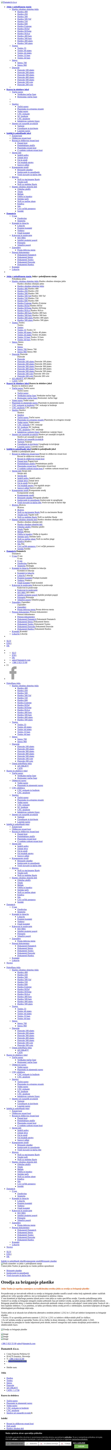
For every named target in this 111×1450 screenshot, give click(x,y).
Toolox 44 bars (23, 58)
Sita (19, 206)
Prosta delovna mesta (26, 250)
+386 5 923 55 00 (19, 662)
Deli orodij (11, 1426)
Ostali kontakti (23, 233)
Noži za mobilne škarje (27, 184)
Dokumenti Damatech (26, 255)
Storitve (15, 104)
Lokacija (21, 225)
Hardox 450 (22, 14)
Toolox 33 (21, 48)
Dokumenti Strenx (25, 257)
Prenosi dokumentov (21, 252)
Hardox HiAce (23, 33)
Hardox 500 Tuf (24, 19)
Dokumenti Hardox (25, 264)
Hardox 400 (22, 12)
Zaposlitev (16, 247)
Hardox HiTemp (24, 31)
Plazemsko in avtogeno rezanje (30, 109)
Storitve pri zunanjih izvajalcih (25, 123)
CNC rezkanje (23, 114)
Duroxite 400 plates (25, 77)
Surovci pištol (23, 165)
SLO (8, 641)
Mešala (20, 194)
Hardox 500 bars (24, 38)
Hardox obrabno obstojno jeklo (25, 9)
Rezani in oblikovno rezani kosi (25, 140)
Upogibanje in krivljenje (27, 128)
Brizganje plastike (25, 170)
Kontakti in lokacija (20, 223)
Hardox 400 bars (24, 36)
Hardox (9, 1378)
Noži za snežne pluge (26, 201)
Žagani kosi (17, 136)
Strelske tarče (23, 199)
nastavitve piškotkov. (80, 1439)
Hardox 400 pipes (25, 41)
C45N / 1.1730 (12, 1390)
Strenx (14, 60)
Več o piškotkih (79, 1443)
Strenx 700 (22, 63)
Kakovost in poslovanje (22, 235)
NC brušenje (22, 116)
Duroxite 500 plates (25, 80)
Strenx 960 (22, 65)
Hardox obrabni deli (15, 1428)
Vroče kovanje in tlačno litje (29, 174)
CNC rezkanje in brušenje (17, 1408)
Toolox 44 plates (24, 53)
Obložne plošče (24, 189)
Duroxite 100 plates (25, 70)
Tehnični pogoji (24, 245)
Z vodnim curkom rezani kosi (30, 150)
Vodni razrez (22, 111)
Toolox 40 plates (24, 50)
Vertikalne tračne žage (26, 94)
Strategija (21, 221)
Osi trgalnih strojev (25, 162)
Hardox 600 (22, 24)
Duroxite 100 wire (25, 82)
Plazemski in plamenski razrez (19, 1403)
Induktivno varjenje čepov (28, 121)
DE (7, 646)
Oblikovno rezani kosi (21, 138)
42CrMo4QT (12, 1388)
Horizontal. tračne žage (27, 97)
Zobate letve (22, 157)
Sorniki (20, 211)
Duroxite (15, 67)
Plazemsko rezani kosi (26, 148)
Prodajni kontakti (24, 228)
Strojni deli (16, 153)
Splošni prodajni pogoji (27, 240)
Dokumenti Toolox (25, 260)
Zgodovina (22, 218)
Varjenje (20, 126)
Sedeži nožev (23, 155)
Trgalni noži (22, 182)
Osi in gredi (22, 160)
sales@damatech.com (21, 660)
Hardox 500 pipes (25, 43)
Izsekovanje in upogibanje (28, 172)
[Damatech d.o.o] (9, 2)
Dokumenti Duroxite (26, 262)
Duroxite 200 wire (25, 84)
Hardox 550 (22, 21)
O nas (14, 216)
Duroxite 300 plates (25, 75)
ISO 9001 (21, 238)
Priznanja (21, 243)
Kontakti (15, 267)
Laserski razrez (23, 131)
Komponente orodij (20, 167)
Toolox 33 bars (23, 55)
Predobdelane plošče (26, 145)
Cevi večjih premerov (26, 208)
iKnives (15, 177)
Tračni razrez (17, 92)
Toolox (15, 46)
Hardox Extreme (24, 26)
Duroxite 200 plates (25, 72)
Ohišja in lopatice (24, 196)
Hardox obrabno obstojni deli (24, 187)
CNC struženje (23, 119)
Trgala (20, 191)
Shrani (81, 1446)
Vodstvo (20, 230)
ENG (8, 643)
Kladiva (20, 204)
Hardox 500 (22, 16)
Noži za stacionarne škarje (28, 179)
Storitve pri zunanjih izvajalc (18, 1413)
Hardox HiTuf (23, 29)
